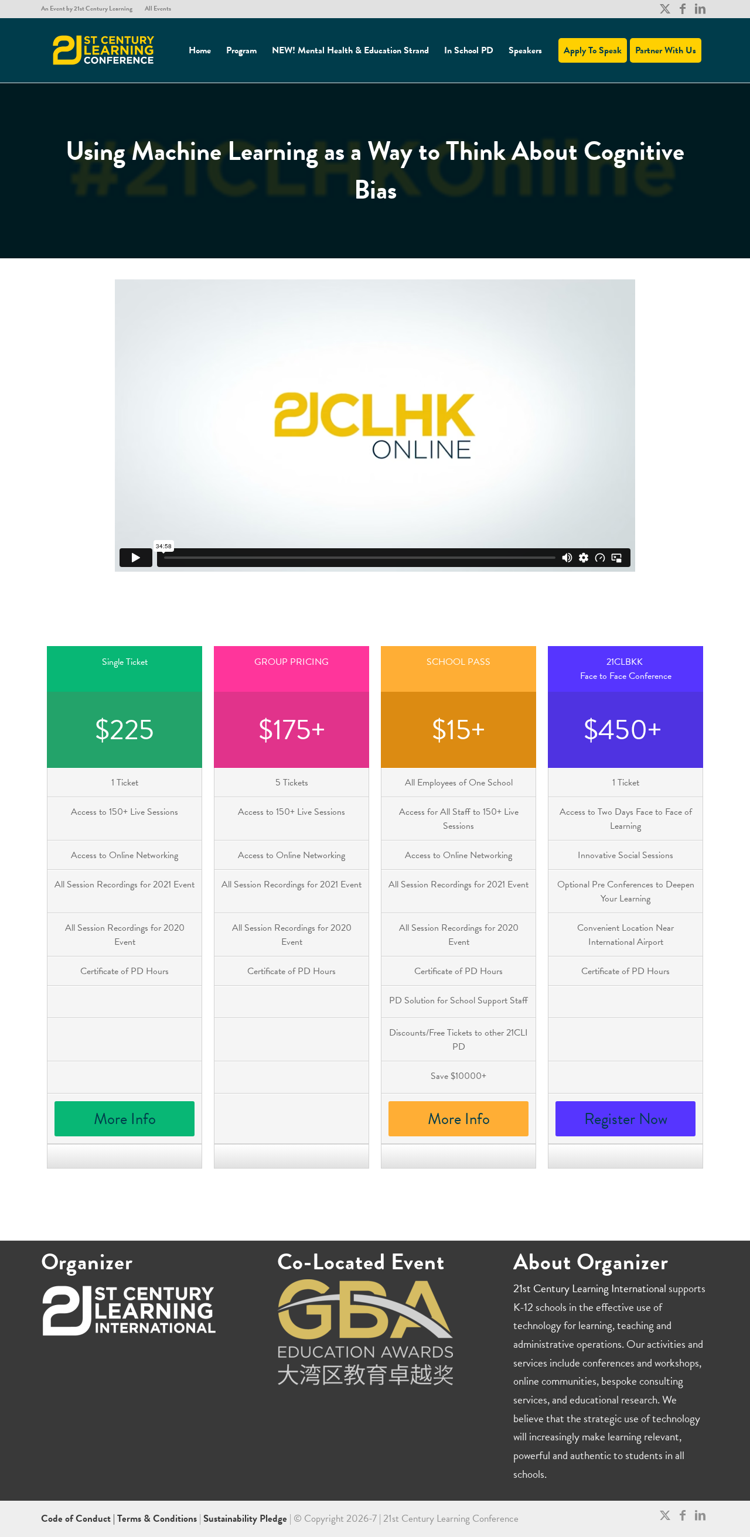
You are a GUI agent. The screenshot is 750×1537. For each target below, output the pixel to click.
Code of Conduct (77, 1518)
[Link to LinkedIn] (700, 9)
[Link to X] (664, 9)
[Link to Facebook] (682, 9)
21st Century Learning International (589, 1288)
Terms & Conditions (157, 1518)
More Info (125, 1118)
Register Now (625, 1118)
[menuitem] (90, 9)
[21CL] (103, 50)
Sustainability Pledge (246, 1518)
